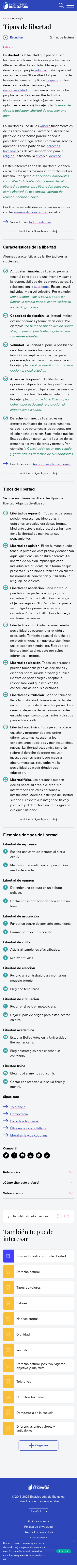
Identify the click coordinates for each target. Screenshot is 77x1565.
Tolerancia (17, 1107)
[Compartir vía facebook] (14, 1155)
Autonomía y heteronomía (51, 464)
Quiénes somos (38, 1521)
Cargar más (41, 1445)
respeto (52, 80)
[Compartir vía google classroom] (30, 1155)
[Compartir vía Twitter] (6, 1155)
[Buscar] (61, 5)
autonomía (42, 286)
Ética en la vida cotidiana (28, 1128)
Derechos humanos (24, 1121)
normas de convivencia (31, 212)
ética (39, 155)
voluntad (41, 70)
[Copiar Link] (47, 1155)
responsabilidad (15, 90)
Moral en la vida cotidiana (29, 1135)
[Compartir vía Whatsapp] (39, 1155)
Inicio (6, 18)
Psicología (17, 18)
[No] (73, 1541)
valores (45, 125)
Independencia (40, 222)
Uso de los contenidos (39, 1532)
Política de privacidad (38, 1526)
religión (8, 155)
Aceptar (64, 1551)
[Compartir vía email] (22, 1155)
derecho (55, 155)
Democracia (19, 1114)
